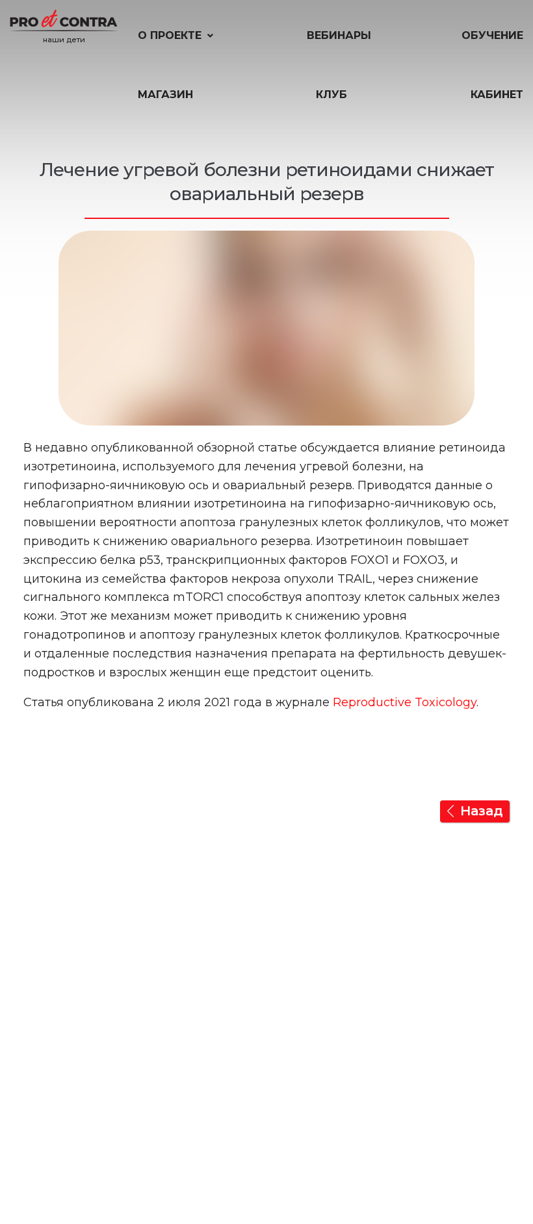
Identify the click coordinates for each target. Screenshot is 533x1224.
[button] (177, 35)
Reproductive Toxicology (404, 702)
